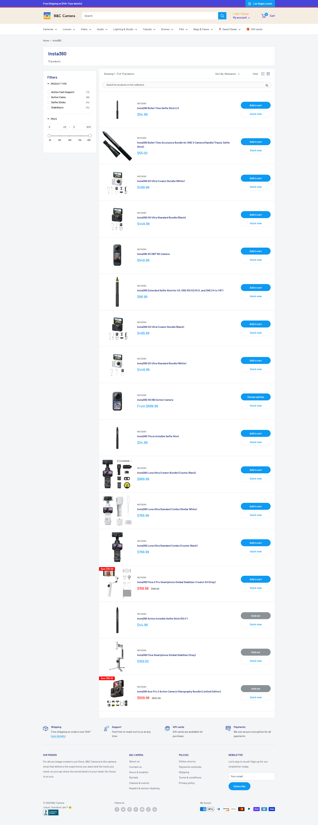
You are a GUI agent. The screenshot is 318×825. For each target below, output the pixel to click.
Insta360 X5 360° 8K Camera (153, 253)
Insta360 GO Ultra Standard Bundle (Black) (161, 217)
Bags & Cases (201, 29)
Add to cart (256, 105)
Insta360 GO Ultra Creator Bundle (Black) (160, 326)
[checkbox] (70, 92)
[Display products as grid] (262, 73)
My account (240, 17)
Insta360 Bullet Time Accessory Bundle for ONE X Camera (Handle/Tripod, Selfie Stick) (183, 144)
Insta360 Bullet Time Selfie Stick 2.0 (158, 108)
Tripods (147, 29)
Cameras (48, 29)
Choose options (255, 396)
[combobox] (150, 15)
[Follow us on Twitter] (123, 809)
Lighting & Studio (123, 29)
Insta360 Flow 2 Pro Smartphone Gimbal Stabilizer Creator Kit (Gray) (176, 582)
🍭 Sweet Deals (228, 29)
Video (84, 29)
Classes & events (139, 782)
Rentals (133, 777)
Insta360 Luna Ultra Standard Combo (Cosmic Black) (167, 545)
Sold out (255, 615)
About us (134, 761)
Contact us (135, 766)
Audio (100, 29)
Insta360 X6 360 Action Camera (155, 399)
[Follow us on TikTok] (148, 809)
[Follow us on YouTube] (142, 809)
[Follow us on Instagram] (129, 809)
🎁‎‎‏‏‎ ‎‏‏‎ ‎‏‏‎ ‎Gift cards (254, 29)
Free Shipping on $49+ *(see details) (62, 3)
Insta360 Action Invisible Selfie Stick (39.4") (162, 618)
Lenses (67, 29)
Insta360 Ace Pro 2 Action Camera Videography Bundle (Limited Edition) (179, 691)
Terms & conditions (190, 777)
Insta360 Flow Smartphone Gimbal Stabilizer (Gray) (166, 654)
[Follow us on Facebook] (117, 809)
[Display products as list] (268, 73)
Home (46, 40)
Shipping (184, 772)
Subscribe (239, 786)
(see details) (58, 735)
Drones (165, 29)
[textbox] (58, 127)
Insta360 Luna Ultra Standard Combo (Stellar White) (167, 509)
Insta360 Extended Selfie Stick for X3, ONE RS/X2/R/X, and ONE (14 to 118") (180, 290)
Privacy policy (187, 782)
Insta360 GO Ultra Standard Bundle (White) (161, 363)
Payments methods (190, 766)
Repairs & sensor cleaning (144, 788)
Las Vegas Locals (262, 3)
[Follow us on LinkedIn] (154, 809)
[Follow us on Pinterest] (135, 809)
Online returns (187, 761)
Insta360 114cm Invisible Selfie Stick (158, 436)
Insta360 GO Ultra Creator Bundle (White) (161, 180)
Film (181, 29)
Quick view (256, 113)
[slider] (49, 135)
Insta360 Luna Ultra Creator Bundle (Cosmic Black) (166, 472)
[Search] (222, 15)
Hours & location (138, 772)
